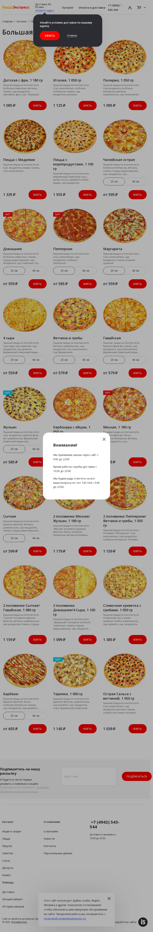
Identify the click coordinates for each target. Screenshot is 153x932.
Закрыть (104, 439)
